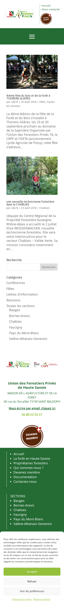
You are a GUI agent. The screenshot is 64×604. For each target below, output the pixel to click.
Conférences (15, 283)
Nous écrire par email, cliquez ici (32, 408)
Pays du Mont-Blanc (24, 333)
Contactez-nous (25, 481)
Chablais (44, 208)
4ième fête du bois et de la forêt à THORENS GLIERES (28, 97)
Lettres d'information (22, 294)
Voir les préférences (32, 591)
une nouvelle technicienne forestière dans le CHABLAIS (30, 203)
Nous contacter (51, 9)
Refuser (32, 581)
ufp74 (14, 102)
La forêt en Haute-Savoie (32, 458)
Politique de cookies (22, 599)
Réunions (13, 300)
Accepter (32, 571)
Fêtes (42, 102)
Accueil (46, 5)
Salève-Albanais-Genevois (28, 338)
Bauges (14, 310)
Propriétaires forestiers (31, 463)
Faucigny (15, 327)
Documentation (25, 477)
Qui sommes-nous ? (29, 468)
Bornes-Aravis (19, 316)
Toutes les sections (20, 306)
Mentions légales (41, 599)
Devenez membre (27, 472)
